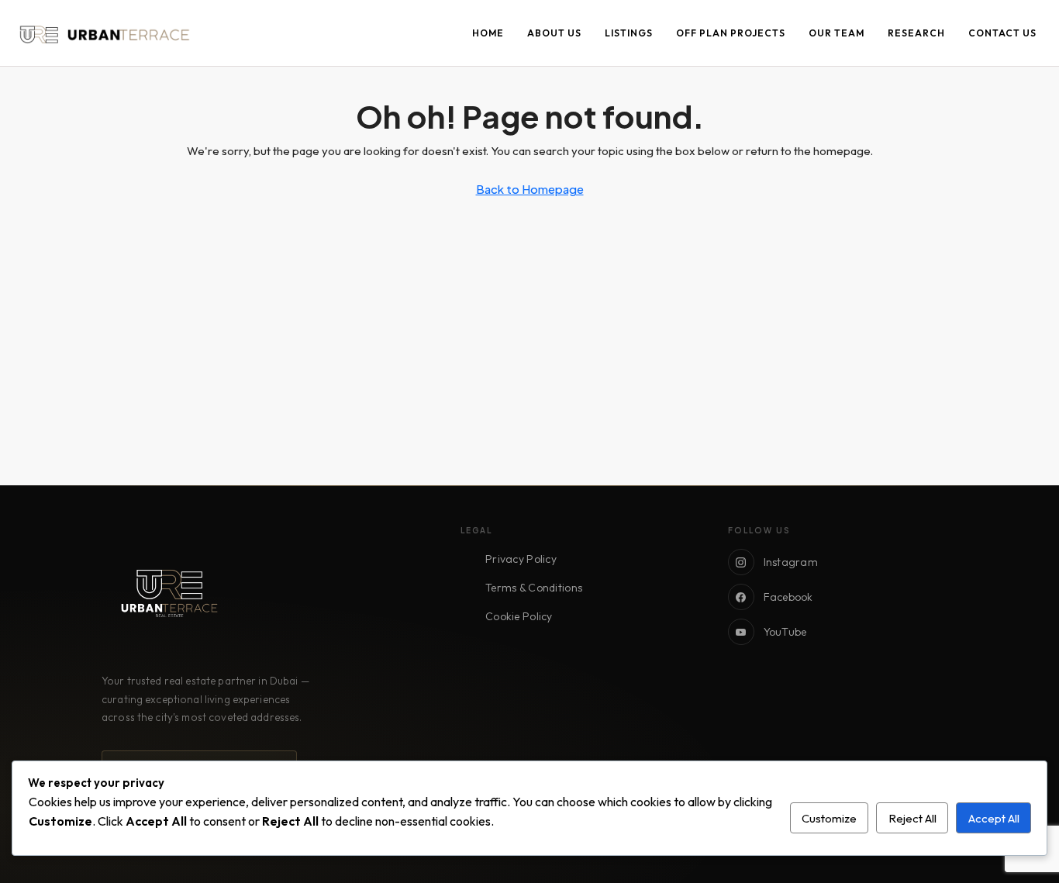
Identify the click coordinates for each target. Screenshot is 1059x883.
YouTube (785, 632)
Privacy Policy (521, 559)
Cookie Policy (519, 616)
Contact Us (1002, 33)
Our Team (836, 33)
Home (488, 33)
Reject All (912, 818)
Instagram (791, 562)
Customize (829, 818)
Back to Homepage (530, 188)
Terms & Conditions (533, 588)
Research (916, 33)
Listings (629, 33)
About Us (554, 33)
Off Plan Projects (730, 33)
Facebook (788, 597)
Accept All (993, 818)
